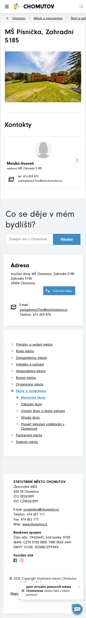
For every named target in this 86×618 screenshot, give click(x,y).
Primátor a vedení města (34, 345)
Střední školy (30, 418)
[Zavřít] (79, 587)
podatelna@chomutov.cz (41, 510)
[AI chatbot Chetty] (77, 609)
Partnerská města (29, 436)
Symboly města (27, 442)
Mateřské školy (33, 398)
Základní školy (31, 405)
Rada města (25, 351)
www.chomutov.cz (34, 525)
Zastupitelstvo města (31, 358)
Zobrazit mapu (62, 291)
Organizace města (29, 385)
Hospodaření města (30, 371)
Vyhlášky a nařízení (30, 365)
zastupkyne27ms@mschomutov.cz (43, 310)
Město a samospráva (48, 18)
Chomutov (18, 18)
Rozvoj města (26, 378)
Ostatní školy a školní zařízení (43, 411)
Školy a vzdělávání (31, 391)
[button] (81, 6)
